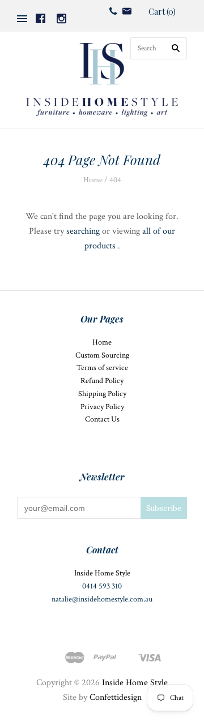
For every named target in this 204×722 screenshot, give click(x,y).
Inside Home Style (135, 683)
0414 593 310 (102, 586)
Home (93, 180)
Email (127, 11)
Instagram (61, 18)
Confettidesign (116, 697)
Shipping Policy (102, 394)
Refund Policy (102, 381)
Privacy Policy (102, 407)
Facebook (40, 18)
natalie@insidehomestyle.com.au (102, 599)
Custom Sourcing (102, 355)
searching (83, 231)
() (162, 11)
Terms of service (102, 368)
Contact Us (102, 419)
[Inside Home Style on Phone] (113, 11)
